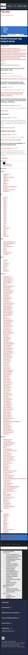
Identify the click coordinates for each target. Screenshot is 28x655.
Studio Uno (6, 452)
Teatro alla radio (11, 582)
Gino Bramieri (6, 294)
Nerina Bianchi (6, 423)
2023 (4, 234)
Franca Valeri (6, 367)
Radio (4, 248)
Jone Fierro (6, 392)
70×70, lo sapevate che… (13, 554)
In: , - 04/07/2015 (9, 148)
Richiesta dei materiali (9, 536)
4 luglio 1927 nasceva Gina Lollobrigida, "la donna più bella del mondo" (13, 144)
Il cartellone (6, 474)
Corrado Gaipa (6, 309)
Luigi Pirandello (7, 402)
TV (15, 6)
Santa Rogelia (6, 441)
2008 (4, 231)
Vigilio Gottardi (6, 281)
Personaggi (5, 29)
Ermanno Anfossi (7, 311)
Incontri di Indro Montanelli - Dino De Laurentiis (14, 478)
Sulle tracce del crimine (13, 579)
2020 (4, 233)
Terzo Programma (7, 246)
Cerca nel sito (4, 34)
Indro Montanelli (7, 387)
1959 (4, 219)
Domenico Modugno (8, 353)
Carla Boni (5, 336)
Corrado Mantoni (7, 345)
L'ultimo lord (6, 481)
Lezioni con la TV (11, 567)
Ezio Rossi (5, 365)
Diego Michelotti (7, 350)
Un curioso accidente (8, 506)
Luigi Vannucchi (7, 404)
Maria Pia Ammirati (7, 409)
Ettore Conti (6, 364)
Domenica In (6, 466)
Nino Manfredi (6, 427)
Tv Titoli (5, 32)
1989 (4, 226)
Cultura (4, 105)
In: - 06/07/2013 (7, 73)
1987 (4, 225)
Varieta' (5, 526)
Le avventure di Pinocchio (9, 450)
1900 (4, 261)
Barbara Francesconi (8, 332)
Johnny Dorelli (6, 390)
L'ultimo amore (6, 480)
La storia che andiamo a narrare (11, 486)
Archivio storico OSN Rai (13, 590)
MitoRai (8, 581)
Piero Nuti (5, 295)
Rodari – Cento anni (11, 574)
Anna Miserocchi (7, 329)
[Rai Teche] (5, 11)
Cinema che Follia (7, 458)
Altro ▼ (5, 182)
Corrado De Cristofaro (8, 343)
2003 (4, 229)
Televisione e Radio (8, 177)
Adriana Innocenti (7, 304)
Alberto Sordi (6, 323)
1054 (4, 211)
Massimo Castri (7, 415)
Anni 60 (5, 260)
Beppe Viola (6, 334)
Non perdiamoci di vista (9, 491)
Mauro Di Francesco (8, 418)
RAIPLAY (10, 6)
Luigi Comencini (7, 398)
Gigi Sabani (6, 376)
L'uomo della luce (7, 483)
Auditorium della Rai (12, 557)
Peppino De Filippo (8, 430)
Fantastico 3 (6, 467)
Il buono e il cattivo (7, 472)
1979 (4, 222)
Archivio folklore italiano (13, 556)
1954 (4, 197)
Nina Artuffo (6, 424)
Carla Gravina (6, 337)
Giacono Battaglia (7, 371)
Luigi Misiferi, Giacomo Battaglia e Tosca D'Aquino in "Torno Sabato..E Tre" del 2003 (13, 82)
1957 (4, 200)
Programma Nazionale (8, 243)
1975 (4, 208)
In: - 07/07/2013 (7, 87)
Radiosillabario (10, 570)
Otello (4, 492)
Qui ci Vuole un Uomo (8, 497)
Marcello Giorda (7, 407)
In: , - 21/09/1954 (9, 117)
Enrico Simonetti (7, 357)
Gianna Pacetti (6, 373)
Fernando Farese (7, 292)
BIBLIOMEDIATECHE (8, 585)
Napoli (4, 525)
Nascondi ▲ (6, 191)
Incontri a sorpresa (7, 477)
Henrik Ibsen (6, 385)
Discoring (5, 464)
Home (4, 26)
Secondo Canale (7, 252)
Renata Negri (6, 289)
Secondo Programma (8, 241)
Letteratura (5, 180)
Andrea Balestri (7, 325)
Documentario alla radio (13, 559)
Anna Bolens (6, 328)
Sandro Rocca (6, 297)
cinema (5, 518)
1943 (4, 214)
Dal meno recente (7, 165)
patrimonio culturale (8, 529)
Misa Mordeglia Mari (8, 286)
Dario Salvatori (6, 346)
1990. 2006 (6, 228)
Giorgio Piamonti (7, 382)
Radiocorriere (10, 591)
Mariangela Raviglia (8, 303)
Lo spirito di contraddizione (9, 488)
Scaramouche (6, 503)
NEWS (24, 6)
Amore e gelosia (7, 453)
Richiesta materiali (8, 551)
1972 (4, 203)
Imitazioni (5, 523)
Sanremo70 (6, 502)
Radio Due (5, 245)
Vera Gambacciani (7, 320)
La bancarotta (5, 114)
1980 (4, 223)
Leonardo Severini (7, 395)
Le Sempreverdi (7, 449)
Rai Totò (5, 500)
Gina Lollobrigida (7, 312)
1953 (4, 217)
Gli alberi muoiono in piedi (8, 131)
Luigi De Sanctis (7, 399)
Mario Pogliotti (6, 410)
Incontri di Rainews (11, 563)
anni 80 (5, 266)
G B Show (5, 469)
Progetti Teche (10, 596)
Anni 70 (5, 269)
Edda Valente (6, 354)
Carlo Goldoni (6, 339)
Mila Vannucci (6, 315)
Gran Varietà (6, 446)
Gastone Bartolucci (7, 370)
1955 (4, 198)
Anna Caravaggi (7, 280)
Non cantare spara (7, 489)
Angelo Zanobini (7, 278)
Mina (4, 317)
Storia (4, 185)
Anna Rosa (6, 300)
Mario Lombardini (7, 314)
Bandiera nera (6, 455)
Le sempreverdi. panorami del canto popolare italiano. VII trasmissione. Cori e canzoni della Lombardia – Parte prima (13, 100)
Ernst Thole (6, 362)
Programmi (5, 28)
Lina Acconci (6, 301)
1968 (4, 220)
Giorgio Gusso (6, 381)
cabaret (5, 528)
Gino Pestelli (6, 378)
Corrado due (6, 461)
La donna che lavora (12, 565)
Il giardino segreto (7, 444)
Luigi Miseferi (6, 401)
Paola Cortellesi (7, 429)
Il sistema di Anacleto (8, 475)
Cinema (4, 148)
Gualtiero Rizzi (6, 287)
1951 (4, 215)
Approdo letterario (12, 588)
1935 (4, 212)
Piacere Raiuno (7, 494)
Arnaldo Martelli (7, 283)
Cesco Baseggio (7, 342)
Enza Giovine (6, 359)
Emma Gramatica (7, 356)
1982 (4, 209)
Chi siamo (5, 539)
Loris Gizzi (5, 396)
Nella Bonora (6, 318)
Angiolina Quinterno (8, 290)
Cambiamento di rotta (8, 456)
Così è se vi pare (7, 463)
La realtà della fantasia (8, 442)
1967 (4, 206)
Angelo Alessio (7, 306)
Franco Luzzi (6, 368)
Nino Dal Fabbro (7, 426)
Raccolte (5, 538)
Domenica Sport (10, 560)
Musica (8, 105)
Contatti (8, 598)
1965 (4, 201)
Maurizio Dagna (7, 416)
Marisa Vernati (6, 412)
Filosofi (8, 562)
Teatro (9, 117)
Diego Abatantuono (8, 348)
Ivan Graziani (6, 388)
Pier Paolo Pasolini (8, 432)
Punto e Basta (6, 495)
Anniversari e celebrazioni (9, 186)
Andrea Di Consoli (7, 326)
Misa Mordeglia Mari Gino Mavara (11, 421)
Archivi (5, 520)
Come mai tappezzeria (8, 460)
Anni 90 (5, 264)
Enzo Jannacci (6, 360)
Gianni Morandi (7, 374)
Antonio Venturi (7, 331)
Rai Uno (5, 251)
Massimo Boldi (6, 413)
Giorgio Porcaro (7, 384)
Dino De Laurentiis (7, 351)
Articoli (4, 30)
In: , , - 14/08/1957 (11, 105)
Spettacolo (4, 73)
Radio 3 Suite (6, 498)
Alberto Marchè (7, 298)
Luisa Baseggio (7, 406)
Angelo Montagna (7, 308)
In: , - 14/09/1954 (9, 134)
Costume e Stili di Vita (8, 189)
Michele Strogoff (7, 439)
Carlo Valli (5, 340)
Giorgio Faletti (6, 379)
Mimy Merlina (6, 420)
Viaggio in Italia (10, 584)
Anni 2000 (5, 263)
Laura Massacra (7, 393)
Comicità (5, 514)
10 (6, 158)
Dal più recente (7, 164)
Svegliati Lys (6, 505)
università (5, 531)
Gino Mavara (6, 276)
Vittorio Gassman (7, 322)
